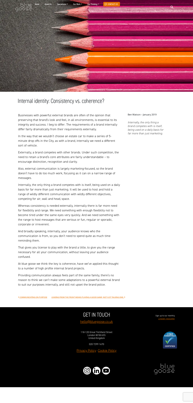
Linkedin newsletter (166, 319)
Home (37, 4)
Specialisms (61, 4)
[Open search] (172, 7)
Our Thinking (92, 4)
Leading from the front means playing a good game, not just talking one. (87, 297)
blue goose (23, 7)
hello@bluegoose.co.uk (96, 322)
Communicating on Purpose (33, 297)
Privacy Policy (86, 351)
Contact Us (113, 4)
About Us (48, 4)
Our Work (76, 4)
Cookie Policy (107, 351)
